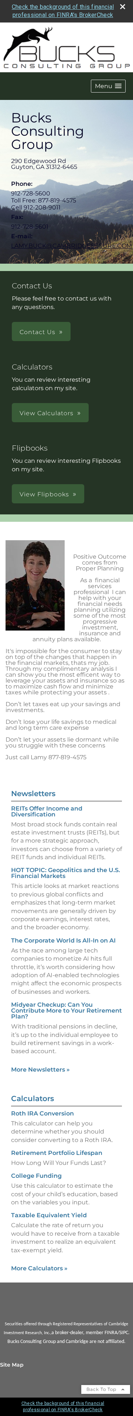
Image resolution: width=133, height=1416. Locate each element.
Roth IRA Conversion (42, 1113)
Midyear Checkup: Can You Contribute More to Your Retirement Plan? (66, 1010)
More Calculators (39, 1268)
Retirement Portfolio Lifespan (56, 1152)
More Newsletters (40, 1069)
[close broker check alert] (123, 7)
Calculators (32, 1098)
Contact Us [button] (37, 332)
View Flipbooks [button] (44, 494)
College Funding (36, 1175)
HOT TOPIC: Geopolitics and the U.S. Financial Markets (65, 873)
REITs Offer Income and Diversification (46, 811)
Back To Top (102, 1389)
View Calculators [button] (47, 413)
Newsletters (33, 793)
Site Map (12, 1364)
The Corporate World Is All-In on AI (63, 940)
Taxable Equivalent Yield (49, 1215)
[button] (108, 86)
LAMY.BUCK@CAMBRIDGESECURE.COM (71, 245)
